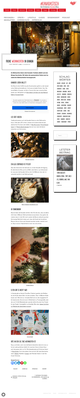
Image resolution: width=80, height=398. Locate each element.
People (63, 102)
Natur (69, 97)
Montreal (30, 10)
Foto (68, 86)
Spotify (69, 108)
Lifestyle (32, 17)
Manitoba (64, 94)
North (59, 99)
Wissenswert (53, 17)
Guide (64, 88)
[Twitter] (15, 362)
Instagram (60, 91)
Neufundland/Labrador (23, 127)
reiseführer (64, 105)
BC (67, 83)
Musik (59, 97)
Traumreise (69, 113)
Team (54, 393)
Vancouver (22, 10)
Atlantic (63, 83)
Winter (44, 368)
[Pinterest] (21, 362)
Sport (65, 108)
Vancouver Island (66, 116)
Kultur (15, 368)
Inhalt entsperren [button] (30, 107)
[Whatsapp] (25, 362)
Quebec (59, 105)
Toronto (7, 10)
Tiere (69, 110)
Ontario (27, 353)
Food (65, 86)
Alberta (16, 353)
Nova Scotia (15, 351)
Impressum (37, 20)
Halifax (38, 10)
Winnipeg (53, 10)
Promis (67, 102)
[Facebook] (12, 362)
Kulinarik (65, 91)
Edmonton (61, 10)
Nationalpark (63, 97)
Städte (21, 17)
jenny (20, 64)
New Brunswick (35, 124)
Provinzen (9, 17)
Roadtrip (69, 105)
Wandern (63, 119)
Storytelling (60, 110)
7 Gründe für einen (39, 377)
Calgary (45, 10)
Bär (70, 83)
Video (59, 119)
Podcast (66, 17)
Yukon (69, 121)
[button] (3, 394)
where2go (68, 119)
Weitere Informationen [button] (30, 111)
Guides (42, 17)
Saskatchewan (60, 108)
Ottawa (14, 10)
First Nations (60, 86)
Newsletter (9, 20)
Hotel (68, 88)
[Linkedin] (18, 362)
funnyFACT (60, 88)
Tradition (35, 368)
